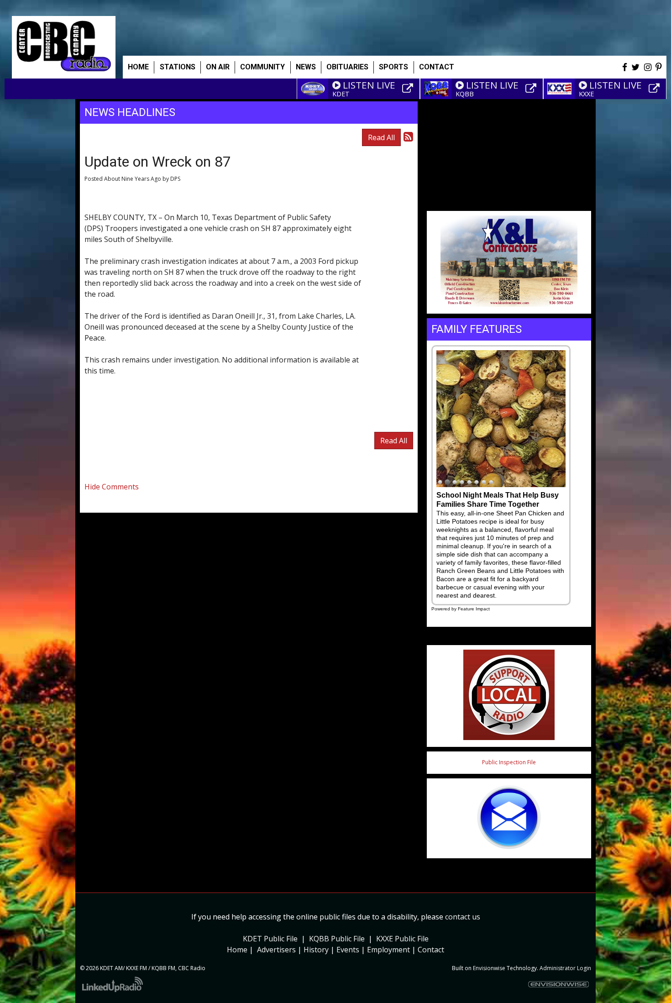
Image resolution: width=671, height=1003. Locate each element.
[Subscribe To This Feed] (408, 136)
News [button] (306, 67)
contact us (462, 917)
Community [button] (262, 67)
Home (138, 67)
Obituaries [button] (347, 67)
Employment (388, 950)
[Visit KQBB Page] (532, 88)
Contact (431, 950)
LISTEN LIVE (369, 85)
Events (347, 950)
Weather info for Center (509, 200)
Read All (381, 137)
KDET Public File (270, 939)
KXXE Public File (402, 939)
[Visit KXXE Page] (655, 88)
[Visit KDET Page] (409, 88)
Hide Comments (111, 487)
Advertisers (276, 950)
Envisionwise (489, 968)
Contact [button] (436, 67)
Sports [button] (393, 67)
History (316, 950)
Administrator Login (565, 968)
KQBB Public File (337, 939)
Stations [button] (177, 67)
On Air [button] (218, 67)
